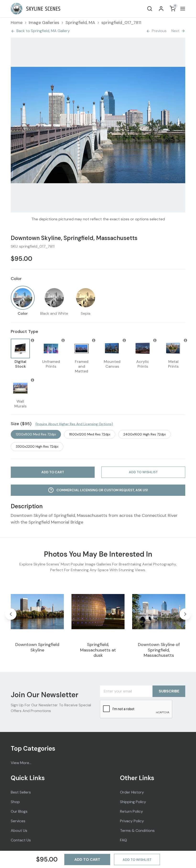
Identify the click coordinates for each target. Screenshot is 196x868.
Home (16, 22)
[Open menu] (181, 8)
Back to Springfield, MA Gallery (43, 30)
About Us (19, 830)
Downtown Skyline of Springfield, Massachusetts (159, 650)
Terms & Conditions (137, 830)
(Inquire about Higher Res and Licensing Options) (74, 424)
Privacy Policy (132, 820)
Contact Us (21, 840)
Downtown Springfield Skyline (37, 647)
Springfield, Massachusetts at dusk (98, 650)
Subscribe (169, 691)
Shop (15, 801)
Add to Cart (87, 859)
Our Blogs (19, 811)
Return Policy (131, 811)
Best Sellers (21, 792)
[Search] (149, 8)
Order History (132, 792)
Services (18, 820)
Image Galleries (44, 22)
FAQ (123, 840)
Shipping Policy (133, 801)
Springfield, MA (80, 22)
